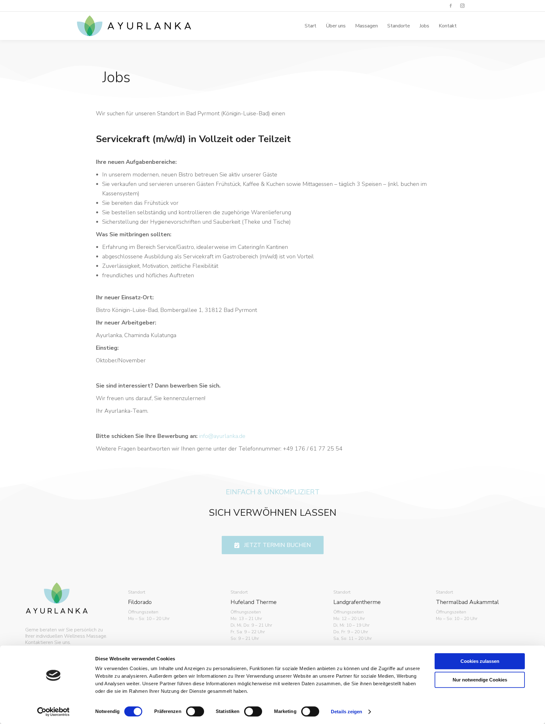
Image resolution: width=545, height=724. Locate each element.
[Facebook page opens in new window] (450, 6)
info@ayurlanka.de (222, 436)
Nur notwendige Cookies (480, 679)
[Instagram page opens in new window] (462, 6)
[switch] (195, 711)
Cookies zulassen (479, 661)
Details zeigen (346, 711)
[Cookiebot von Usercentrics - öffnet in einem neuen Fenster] (53, 711)
